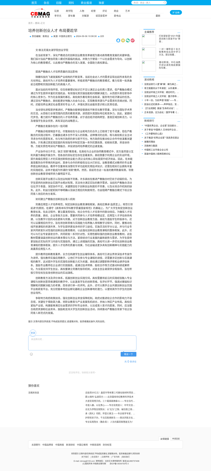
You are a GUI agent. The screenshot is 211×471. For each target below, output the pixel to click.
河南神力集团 (150, 145)
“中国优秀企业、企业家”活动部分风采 (162, 125)
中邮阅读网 (95, 444)
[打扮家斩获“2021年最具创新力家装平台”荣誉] (149, 39)
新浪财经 (70, 444)
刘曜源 (85, 15)
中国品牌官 (47, 444)
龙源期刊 (36, 444)
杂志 (46, 3)
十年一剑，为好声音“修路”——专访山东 (162, 100)
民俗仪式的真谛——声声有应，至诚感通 (162, 104)
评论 (104, 10)
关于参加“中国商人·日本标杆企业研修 (162, 129)
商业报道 (86, 3)
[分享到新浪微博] (133, 40)
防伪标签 (107, 444)
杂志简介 (95, 456)
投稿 (177, 12)
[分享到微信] (128, 40)
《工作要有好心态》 (154, 133)
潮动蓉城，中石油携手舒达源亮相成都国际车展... (169, 64)
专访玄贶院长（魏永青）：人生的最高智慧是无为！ (109, 421)
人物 (82, 10)
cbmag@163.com (87, 461)
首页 (34, 3)
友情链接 (164, 438)
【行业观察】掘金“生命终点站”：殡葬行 (162, 108)
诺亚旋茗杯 (101, 15)
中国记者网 (82, 444)
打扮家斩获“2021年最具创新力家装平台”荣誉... (169, 38)
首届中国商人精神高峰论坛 (157, 153)
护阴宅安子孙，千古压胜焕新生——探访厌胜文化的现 (111, 417)
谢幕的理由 (149, 141)
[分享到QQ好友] (118, 40)
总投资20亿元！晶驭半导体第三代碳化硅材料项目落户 (111, 392)
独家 (101, 3)
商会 (116, 10)
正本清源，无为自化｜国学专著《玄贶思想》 (162, 112)
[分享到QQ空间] (123, 40)
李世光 (57, 15)
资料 (71, 3)
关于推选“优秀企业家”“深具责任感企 (161, 137)
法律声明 (105, 456)
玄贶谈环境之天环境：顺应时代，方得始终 (162, 92)
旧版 (59, 3)
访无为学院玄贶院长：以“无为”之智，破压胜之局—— (111, 409)
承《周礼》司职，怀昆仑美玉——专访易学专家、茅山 (111, 413)
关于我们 (85, 456)
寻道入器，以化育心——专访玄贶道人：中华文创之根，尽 (113, 404)
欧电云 (117, 15)
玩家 (56, 10)
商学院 (69, 10)
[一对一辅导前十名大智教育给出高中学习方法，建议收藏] (149, 52)
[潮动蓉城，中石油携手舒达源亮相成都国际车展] (149, 66)
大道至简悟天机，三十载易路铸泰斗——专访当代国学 (111, 400)
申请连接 (176, 438)
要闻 (37, 22)
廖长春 (71, 15)
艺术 (127, 10)
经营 (93, 10)
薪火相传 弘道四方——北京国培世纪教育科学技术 (109, 396)
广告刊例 (115, 456)
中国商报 (59, 444)
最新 (158, 15)
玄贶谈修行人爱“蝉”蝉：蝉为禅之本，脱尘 (162, 84)
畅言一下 (128, 354)
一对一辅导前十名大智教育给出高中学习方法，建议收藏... (169, 51)
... (178, 31)
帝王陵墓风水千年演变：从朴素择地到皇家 (162, 88)
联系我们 (126, 456)
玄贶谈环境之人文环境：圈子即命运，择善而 (162, 96)
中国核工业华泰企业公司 (156, 149)
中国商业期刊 (65, 36)
